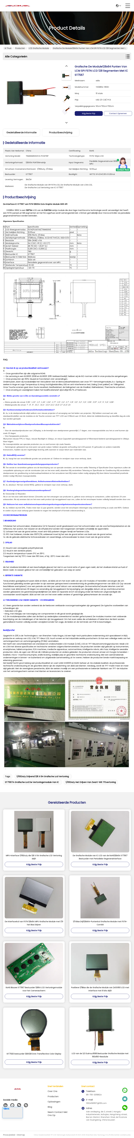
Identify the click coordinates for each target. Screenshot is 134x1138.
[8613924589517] (12, 1105)
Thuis (9, 48)
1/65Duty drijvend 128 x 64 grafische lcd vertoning (43, 776)
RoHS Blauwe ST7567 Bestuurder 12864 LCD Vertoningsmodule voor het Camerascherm (34, 989)
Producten (20, 48)
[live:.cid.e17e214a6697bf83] (26, 1105)
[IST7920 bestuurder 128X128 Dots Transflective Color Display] (34, 1030)
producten (53, 1096)
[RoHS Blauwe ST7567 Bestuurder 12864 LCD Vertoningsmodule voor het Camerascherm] (34, 963)
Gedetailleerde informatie (21, 132)
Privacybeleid (9, 1135)
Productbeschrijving (60, 132)
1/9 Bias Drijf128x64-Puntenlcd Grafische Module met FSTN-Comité (100, 923)
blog (50, 1106)
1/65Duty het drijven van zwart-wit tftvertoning (91, 782)
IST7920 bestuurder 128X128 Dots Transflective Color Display (34, 1053)
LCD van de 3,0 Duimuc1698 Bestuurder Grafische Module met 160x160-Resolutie (100, 1055)
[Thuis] (17, 1092)
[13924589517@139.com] (125, 1099)
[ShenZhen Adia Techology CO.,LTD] (17, 6)
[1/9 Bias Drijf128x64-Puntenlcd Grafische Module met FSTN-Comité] (100, 898)
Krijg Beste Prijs (88, 113)
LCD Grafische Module (39, 48)
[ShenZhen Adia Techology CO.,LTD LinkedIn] (5, 1105)
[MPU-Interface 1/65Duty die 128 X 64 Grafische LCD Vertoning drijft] (34, 832)
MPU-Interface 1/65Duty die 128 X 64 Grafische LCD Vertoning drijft (34, 857)
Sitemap (21, 1135)
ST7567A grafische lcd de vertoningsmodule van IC (32, 782)
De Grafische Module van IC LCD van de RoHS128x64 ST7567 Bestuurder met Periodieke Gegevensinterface (100, 857)
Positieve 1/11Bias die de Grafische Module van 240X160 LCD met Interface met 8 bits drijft (100, 989)
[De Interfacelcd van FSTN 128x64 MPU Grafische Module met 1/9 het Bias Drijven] (34, 897)
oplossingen (54, 1101)
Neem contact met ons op (58, 1114)
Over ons (52, 1091)
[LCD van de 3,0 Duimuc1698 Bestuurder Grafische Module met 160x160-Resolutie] (100, 1030)
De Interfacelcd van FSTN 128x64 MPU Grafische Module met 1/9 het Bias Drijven (34, 923)
